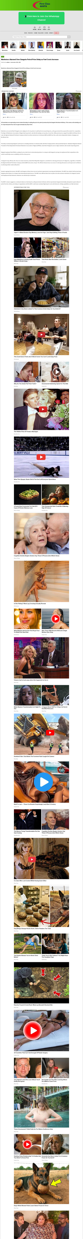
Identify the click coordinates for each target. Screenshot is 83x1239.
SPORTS (51, 33)
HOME (34, 29)
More (56, 33)
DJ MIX (46, 33)
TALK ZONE (41, 33)
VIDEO (44, 29)
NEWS (25, 33)
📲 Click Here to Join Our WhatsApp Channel (41, 18)
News (3, 56)
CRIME (35, 33)
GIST (48, 29)
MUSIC (39, 29)
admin (7, 62)
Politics (30, 33)
